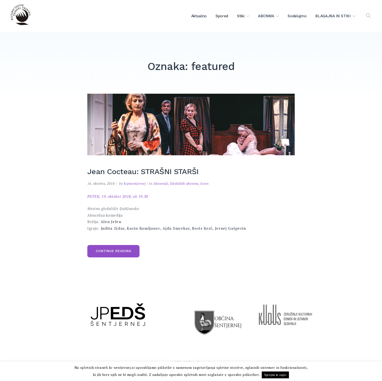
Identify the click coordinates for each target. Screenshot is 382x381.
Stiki (240, 16)
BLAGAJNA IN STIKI (332, 16)
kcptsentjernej (134, 183)
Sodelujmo (297, 16)
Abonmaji (160, 183)
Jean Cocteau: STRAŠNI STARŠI (143, 171)
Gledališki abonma (184, 183)
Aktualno (199, 16)
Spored (222, 16)
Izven (204, 183)
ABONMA (266, 16)
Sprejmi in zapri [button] (275, 375)
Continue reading (117, 253)
